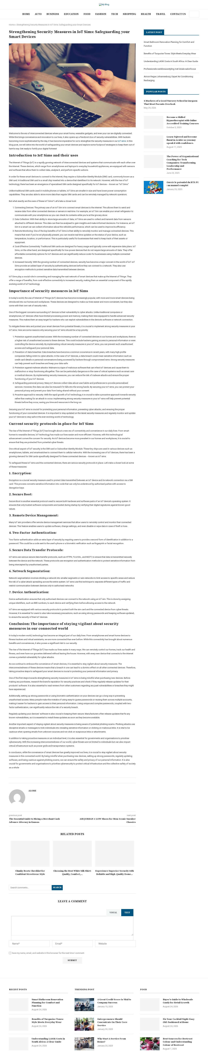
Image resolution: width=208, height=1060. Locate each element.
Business (52, 14)
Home (26, 14)
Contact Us (178, 14)
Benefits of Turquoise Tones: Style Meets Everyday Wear (170, 53)
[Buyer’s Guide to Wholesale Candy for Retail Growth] (150, 1004)
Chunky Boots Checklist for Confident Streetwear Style (30, 873)
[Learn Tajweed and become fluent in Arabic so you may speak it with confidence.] (153, 141)
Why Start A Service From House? (111, 1040)
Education (71, 14)
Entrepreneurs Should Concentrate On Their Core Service (112, 1022)
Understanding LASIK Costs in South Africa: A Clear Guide (171, 61)
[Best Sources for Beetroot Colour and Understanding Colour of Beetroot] (150, 1043)
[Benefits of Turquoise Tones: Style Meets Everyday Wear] (18, 1024)
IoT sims (122, 141)
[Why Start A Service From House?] (84, 1043)
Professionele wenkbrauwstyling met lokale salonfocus (170, 69)
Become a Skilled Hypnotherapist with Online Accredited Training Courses (183, 120)
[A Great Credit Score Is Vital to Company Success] (84, 1004)
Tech (114, 14)
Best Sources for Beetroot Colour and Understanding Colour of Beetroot (177, 1042)
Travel (160, 14)
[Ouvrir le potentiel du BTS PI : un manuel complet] (153, 187)
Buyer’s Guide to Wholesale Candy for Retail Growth (178, 1001)
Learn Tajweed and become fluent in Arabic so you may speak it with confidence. (182, 140)
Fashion (100, 14)
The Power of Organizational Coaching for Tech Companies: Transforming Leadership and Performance (183, 163)
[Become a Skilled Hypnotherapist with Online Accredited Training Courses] (153, 122)
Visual (113, 912)
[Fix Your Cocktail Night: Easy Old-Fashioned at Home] (150, 1024)
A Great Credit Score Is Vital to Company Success (114, 1001)
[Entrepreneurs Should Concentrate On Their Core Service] (84, 1024)
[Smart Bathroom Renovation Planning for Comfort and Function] (18, 1004)
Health (146, 14)
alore (32, 790)
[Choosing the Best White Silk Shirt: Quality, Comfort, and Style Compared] (72, 854)
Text (127, 912)
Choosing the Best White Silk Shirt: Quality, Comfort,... (72, 873)
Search (57, 887)
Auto (38, 14)
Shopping (129, 14)
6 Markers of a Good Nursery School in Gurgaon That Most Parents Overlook (170, 102)
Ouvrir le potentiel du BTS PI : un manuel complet (182, 184)
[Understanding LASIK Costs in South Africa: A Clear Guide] (18, 1043)
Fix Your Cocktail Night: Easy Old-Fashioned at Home (178, 1021)
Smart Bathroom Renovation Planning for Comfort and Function (47, 1002)
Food (87, 14)
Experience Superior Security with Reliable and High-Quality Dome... (114, 873)
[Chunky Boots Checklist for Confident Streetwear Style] (30, 854)
